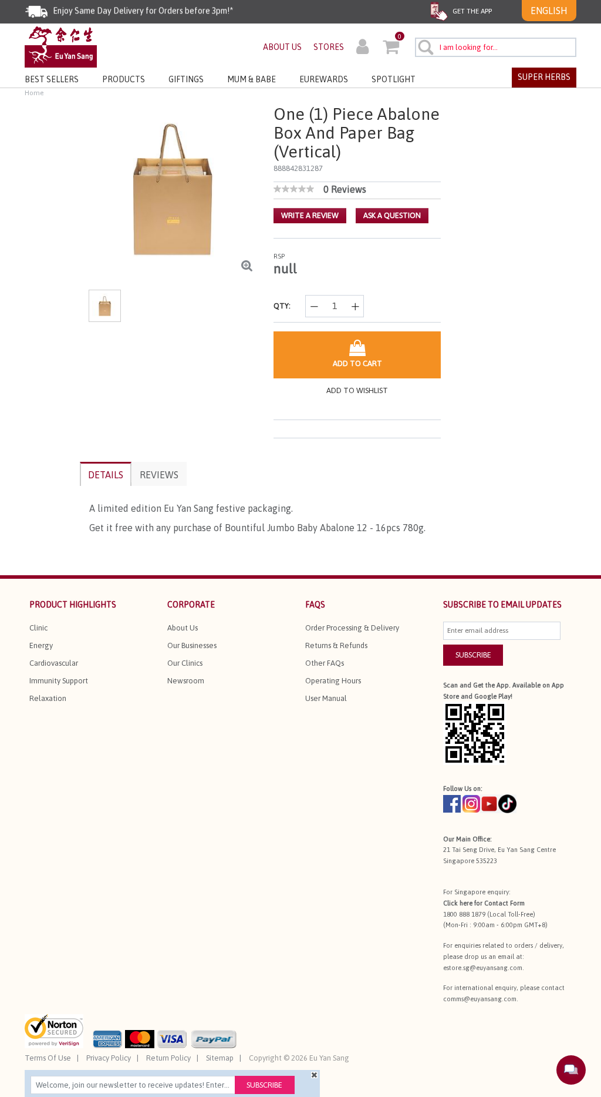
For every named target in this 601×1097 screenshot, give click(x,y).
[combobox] (495, 47)
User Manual (326, 698)
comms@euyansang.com (479, 998)
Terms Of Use (48, 1058)
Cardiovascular (53, 663)
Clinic (38, 627)
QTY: (282, 305)
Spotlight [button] (394, 79)
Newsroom (185, 680)
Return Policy (168, 1058)
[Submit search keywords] (425, 47)
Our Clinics (184, 663)
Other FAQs (324, 663)
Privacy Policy (108, 1058)
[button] (362, 48)
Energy (41, 645)
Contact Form (504, 903)
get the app (471, 11)
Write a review (310, 215)
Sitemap (220, 1058)
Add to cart (357, 363)
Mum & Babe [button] (251, 79)
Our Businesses (192, 645)
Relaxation (47, 698)
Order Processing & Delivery (352, 627)
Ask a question (392, 215)
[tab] (105, 474)
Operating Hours (333, 680)
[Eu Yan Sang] (61, 46)
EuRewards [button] (323, 79)
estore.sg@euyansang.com (482, 967)
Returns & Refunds (336, 645)
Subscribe (264, 1085)
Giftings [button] (186, 79)
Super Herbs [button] (544, 77)
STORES (328, 47)
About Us (182, 627)
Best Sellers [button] (52, 79)
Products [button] (123, 79)
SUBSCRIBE (473, 654)
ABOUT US (282, 47)
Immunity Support (58, 680)
